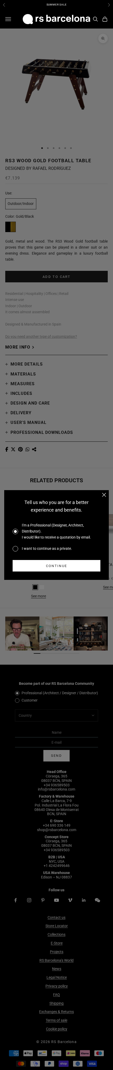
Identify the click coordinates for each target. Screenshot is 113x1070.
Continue (56, 566)
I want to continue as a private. (47, 548)
